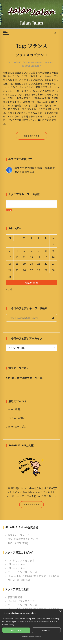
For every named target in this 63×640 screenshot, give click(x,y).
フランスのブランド (31, 54)
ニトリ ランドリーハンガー (23, 572)
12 (24, 257)
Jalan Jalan (31, 22)
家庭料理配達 (14, 597)
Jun (51, 62)
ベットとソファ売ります (21, 560)
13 (31, 257)
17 (9, 263)
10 (9, 257)
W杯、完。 (21, 426)
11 (17, 257)
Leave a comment (33, 66)
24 (9, 270)
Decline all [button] (46, 630)
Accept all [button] (16, 630)
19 (24, 263)
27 (31, 270)
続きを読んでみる (31, 135)
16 (53, 257)
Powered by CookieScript (31, 637)
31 (9, 276)
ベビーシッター (16, 564)
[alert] (31, 624)
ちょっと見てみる (31, 504)
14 (38, 257)
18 (17, 263)
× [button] (60, 611)
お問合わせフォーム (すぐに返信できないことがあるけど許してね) (22, 539)
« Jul (9, 289)
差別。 (18, 409)
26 (24, 270)
